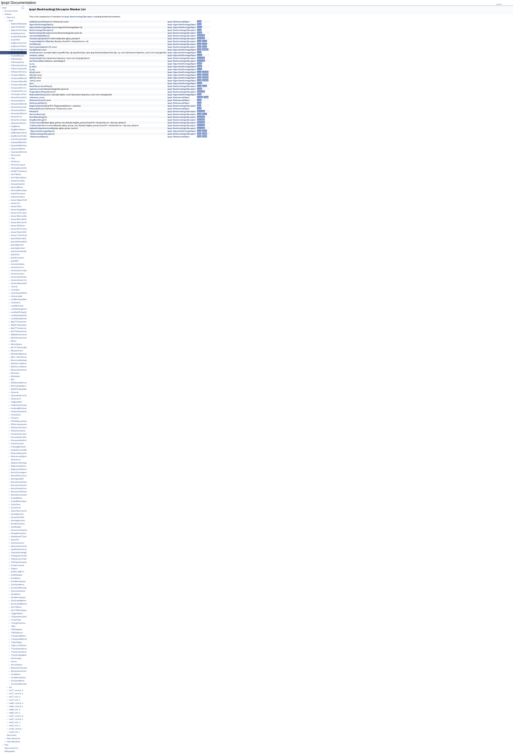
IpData (32, 75)
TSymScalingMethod (20, 655)
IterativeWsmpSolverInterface (24, 283)
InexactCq (15, 203)
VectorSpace (16, 665)
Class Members (13, 742)
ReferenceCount (36, 100)
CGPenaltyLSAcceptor (20, 65)
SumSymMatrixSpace (20, 588)
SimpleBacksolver (18, 533)
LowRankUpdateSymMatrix (22, 315)
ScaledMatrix (16, 498)
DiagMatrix (15, 126)
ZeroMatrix (15, 674)
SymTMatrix (16, 607)
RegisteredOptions (19, 469)
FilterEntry (15, 162)
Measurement (17, 351)
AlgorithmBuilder (18, 27)
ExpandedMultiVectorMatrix (23, 142)
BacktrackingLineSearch (21, 49)
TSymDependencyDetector (23, 649)
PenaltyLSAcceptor (19, 434)
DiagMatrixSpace (18, 129)
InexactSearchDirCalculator (23, 232)
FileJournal (15, 155)
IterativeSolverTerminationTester (25, 280)
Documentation (11, 11)
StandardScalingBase (20, 552)
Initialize (33, 53)
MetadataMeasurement (21, 354)
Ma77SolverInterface (20, 331)
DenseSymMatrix (18, 110)
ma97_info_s (14, 726)
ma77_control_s (16, 694)
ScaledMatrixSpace (19, 501)
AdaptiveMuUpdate (19, 24)
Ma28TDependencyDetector (23, 325)
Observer (15, 392)
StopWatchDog (36, 120)
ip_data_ (33, 67)
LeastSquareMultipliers (21, 293)
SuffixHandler (16, 575)
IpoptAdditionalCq (18, 238)
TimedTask (16, 620)
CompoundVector (18, 88)
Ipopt (4, 8)
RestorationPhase (19, 492)
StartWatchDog (36, 117)
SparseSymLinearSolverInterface (25, 546)
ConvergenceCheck (19, 94)
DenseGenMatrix (18, 101)
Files (6, 745)
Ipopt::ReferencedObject (179, 22)
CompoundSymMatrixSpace (23, 85)
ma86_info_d (14, 710)
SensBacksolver (18, 524)
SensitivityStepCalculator (22, 530)
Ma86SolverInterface (20, 335)
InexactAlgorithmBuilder (21, 200)
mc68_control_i (15, 729)
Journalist (15, 290)
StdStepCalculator (19, 562)
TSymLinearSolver (19, 652)
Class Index (11, 735)
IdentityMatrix (17, 187)
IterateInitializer (18, 264)
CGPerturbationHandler (21, 69)
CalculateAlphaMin (37, 36)
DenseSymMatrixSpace (21, 113)
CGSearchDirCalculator (21, 72)
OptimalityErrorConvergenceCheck (26, 395)
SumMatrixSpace (18, 581)
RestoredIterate (36, 114)
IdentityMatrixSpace (19, 190)
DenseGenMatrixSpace (21, 104)
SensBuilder (16, 527)
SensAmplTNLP (17, 517)
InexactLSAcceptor (19, 213)
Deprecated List (11, 748)
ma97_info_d (14, 722)
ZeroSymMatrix (17, 681)
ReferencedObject (19, 456)
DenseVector (16, 117)
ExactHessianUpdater (20, 139)
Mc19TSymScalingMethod (22, 347)
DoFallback (34, 44)
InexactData (16, 206)
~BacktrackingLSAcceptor (41, 134)
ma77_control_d (16, 690)
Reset (32, 111)
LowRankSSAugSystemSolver (24, 312)
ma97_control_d (16, 716)
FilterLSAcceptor (18, 165)
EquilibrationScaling (19, 136)
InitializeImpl (35, 58)
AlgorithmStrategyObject (22, 30)
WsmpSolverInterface (20, 671)
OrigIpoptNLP (16, 402)
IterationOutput (17, 274)
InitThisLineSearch (37, 61)
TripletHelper (16, 642)
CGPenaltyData (17, 62)
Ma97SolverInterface (20, 338)
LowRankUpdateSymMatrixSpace (25, 319)
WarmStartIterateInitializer (22, 668)
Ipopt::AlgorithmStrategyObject (182, 25)
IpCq (31, 72)
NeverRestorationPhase (40, 86)
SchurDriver (16, 508)
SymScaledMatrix (18, 601)
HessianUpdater (18, 184)
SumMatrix (15, 578)
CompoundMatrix (18, 75)
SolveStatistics (17, 543)
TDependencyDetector (21, 617)
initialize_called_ (36, 55)
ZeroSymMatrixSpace (20, 684)
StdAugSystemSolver (20, 556)
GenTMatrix (16, 174)
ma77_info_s (14, 700)
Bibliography (10, 751)
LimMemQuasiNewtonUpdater (24, 299)
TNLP (13, 626)
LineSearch (16, 303)
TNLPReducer (17, 633)
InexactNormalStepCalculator (23, 219)
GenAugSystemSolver (20, 168)
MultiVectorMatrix (19, 363)
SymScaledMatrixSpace (21, 604)
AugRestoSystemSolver (21, 43)
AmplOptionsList (18, 33)
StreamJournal (17, 565)
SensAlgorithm (17, 514)
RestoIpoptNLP (17, 479)
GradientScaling (18, 181)
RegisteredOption (18, 466)
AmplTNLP (15, 40)
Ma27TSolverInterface (20, 322)
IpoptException (17, 258)
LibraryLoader (17, 296)
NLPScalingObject (18, 386)
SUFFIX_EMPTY (17, 572)
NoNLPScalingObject (20, 389)
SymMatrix (15, 594)
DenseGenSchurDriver (20, 107)
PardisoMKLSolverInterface (22, 408)
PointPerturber (17, 444)
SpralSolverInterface (20, 549)
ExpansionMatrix (18, 149)
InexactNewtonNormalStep (22, 216)
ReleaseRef (34, 109)
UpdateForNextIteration (40, 128)
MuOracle (15, 373)
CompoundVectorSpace (21, 91)
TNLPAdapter (16, 629)
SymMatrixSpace (18, 597)
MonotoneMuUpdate (20, 360)
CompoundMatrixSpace (21, 78)
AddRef (32, 22)
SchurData (15, 504)
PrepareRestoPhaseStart (40, 92)
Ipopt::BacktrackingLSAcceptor (78, 17)
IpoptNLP (15, 261)
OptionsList (16, 399)
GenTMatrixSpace (19, 178)
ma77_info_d (14, 697)
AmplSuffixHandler (19, 37)
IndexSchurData (18, 197)
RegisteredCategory (19, 463)
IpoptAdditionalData (19, 242)
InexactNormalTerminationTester (25, 222)
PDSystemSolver (18, 431)
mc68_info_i (14, 732)
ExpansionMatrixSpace (21, 152)
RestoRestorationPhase (21, 495)
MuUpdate (15, 376)
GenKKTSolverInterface (21, 171)
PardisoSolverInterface (21, 411)
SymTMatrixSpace (19, 610)
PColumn (15, 418)
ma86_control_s (16, 706)
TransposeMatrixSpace (21, 639)
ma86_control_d (16, 703)
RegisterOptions (36, 106)
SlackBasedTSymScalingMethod (25, 536)
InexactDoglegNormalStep (22, 210)
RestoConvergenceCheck (22, 472)
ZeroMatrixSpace (18, 677)
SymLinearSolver (18, 591)
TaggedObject (17, 613)
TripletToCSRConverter (21, 645)
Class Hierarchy (13, 738)
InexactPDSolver (18, 226)
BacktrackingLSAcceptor (21, 53)
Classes (8, 14)
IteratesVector (17, 267)
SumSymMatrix (17, 585)
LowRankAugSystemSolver (22, 309)
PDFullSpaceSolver (19, 421)
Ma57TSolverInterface (20, 328)
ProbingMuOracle (18, 447)
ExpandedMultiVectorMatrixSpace (25, 145)
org (10, 687)
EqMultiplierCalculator (20, 133)
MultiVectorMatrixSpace (21, 367)
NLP (12, 379)
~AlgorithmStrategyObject (41, 131)
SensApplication (18, 520)
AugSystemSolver (18, 46)
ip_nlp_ (32, 69)
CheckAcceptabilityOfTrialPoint (43, 39)
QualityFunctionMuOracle (22, 450)
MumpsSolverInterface (21, 370)
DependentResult (18, 123)
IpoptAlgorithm (17, 245)
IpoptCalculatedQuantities (22, 251)
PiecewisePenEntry (19, 440)
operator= (33, 89)
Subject (14, 569)
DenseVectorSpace (19, 120)
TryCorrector (35, 123)
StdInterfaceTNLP (19, 559)
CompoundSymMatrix (20, 81)
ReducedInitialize (37, 95)
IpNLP (32, 78)
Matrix (13, 341)
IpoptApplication (18, 248)
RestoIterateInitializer (20, 482)
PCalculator (16, 415)
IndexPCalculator (18, 194)
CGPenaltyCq (16, 59)
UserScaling (16, 658)
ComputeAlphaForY (38, 41)
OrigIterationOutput (19, 405)
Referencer (16, 460)
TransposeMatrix (18, 636)
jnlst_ (31, 83)
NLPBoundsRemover (20, 383)
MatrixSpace (16, 344)
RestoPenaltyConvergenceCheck (25, 488)
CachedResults (17, 56)
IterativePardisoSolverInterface (24, 277)
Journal (14, 286)
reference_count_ (37, 97)
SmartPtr (15, 540)
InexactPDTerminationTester (23, 229)
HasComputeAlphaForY (39, 47)
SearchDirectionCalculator (22, 511)
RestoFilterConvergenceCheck (24, 476)
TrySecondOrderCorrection (41, 125)
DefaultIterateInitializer (21, 97)
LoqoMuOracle (17, 306)
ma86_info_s (14, 713)
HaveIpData (34, 50)
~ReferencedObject (38, 137)
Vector (14, 661)
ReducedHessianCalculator (22, 453)
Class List (11, 17)
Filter (13, 158)
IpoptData (15, 254)
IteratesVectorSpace (20, 270)
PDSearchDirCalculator (21, 428)
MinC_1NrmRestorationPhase (24, 357)
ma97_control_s (16, 719)
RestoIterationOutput (20, 485)
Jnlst (31, 81)
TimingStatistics (18, 623)
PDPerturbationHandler (21, 424)
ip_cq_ (32, 64)
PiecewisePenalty (18, 437)
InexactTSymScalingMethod (23, 235)
